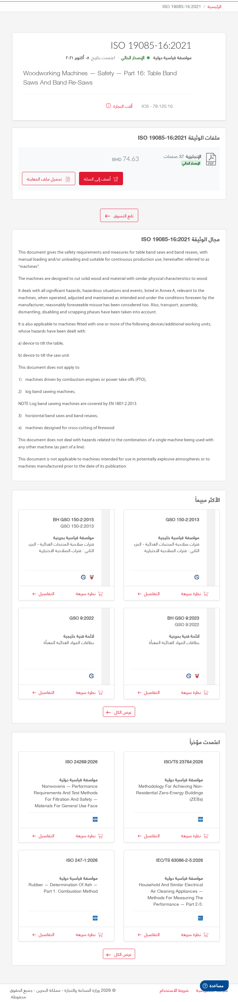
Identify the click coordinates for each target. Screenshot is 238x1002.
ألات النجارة (122, 106)
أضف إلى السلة (98, 178)
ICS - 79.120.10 (157, 106)
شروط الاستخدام (174, 990)
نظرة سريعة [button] (192, 593)
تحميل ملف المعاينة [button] (46, 178)
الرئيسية (214, 6)
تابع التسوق (121, 215)
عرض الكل (121, 712)
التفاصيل (151, 593)
